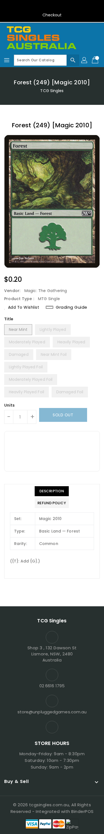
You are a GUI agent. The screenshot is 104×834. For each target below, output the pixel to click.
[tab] (52, 491)
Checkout (52, 15)
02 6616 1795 (52, 686)
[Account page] (84, 60)
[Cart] (95, 60)
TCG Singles (52, 90)
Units (9, 405)
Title (9, 319)
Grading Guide (71, 307)
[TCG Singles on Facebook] (52, 6)
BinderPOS (82, 811)
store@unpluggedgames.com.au (52, 712)
